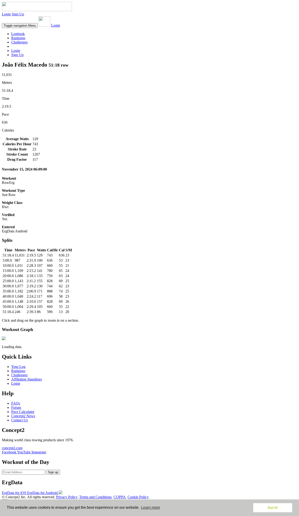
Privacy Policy (66, 497)
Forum (16, 407)
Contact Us (19, 420)
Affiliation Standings (26, 379)
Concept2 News (23, 416)
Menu (20, 25)
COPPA (120, 497)
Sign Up (18, 14)
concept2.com (12, 448)
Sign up (53, 472)
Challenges (19, 42)
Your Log (18, 367)
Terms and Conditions (95, 497)
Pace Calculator (22, 412)
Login (6, 14)
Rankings (18, 38)
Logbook (18, 34)
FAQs (15, 403)
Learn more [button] (150, 507)
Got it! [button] (273, 507)
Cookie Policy (138, 497)
